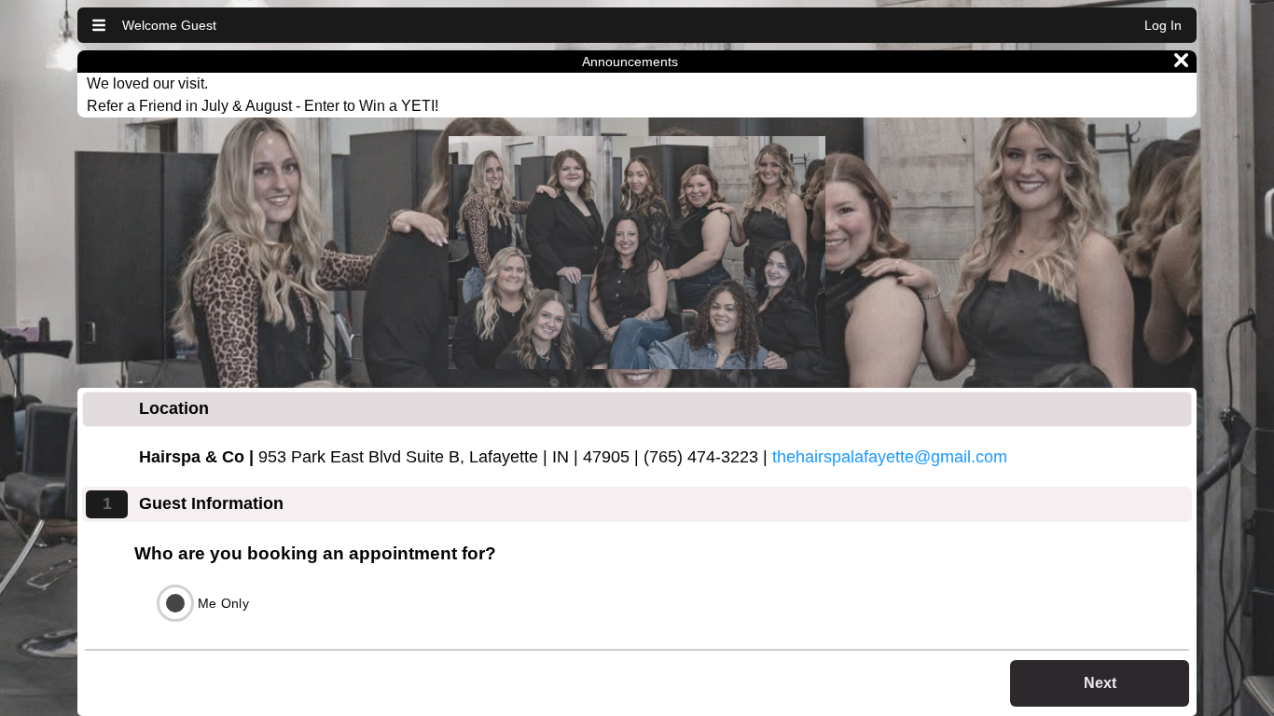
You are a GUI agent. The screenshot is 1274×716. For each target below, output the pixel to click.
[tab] (637, 409)
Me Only (223, 603)
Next (1100, 683)
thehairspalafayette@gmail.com (889, 457)
